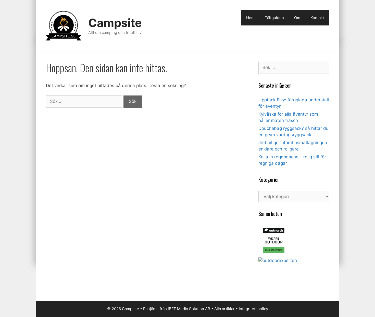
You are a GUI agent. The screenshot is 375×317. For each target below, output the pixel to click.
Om (297, 17)
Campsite (115, 23)
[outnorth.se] (273, 254)
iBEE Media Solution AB (189, 308)
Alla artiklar (224, 308)
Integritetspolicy (253, 308)
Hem (250, 17)
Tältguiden (274, 17)
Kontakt (317, 17)
